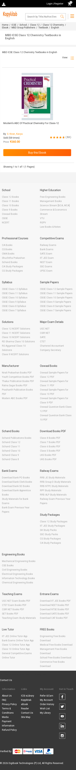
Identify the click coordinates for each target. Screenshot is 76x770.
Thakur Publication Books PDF (18, 381)
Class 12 (35, 25)
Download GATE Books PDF (54, 613)
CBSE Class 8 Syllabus (14, 306)
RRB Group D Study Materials (55, 482)
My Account (46, 700)
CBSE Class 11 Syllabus (14, 293)
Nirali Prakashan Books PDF (17, 372)
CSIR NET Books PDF (13, 609)
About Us (7, 695)
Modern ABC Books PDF (14, 398)
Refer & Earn (46, 695)
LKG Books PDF (48, 455)
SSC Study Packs (49, 534)
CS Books (7, 249)
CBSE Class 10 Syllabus (14, 297)
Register (58, 3)
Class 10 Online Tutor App (16, 649)
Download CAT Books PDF (54, 618)
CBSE (5, 218)
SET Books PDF (10, 613)
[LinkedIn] (62, 727)
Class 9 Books (10, 209)
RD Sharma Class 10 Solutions (18, 341)
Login (49, 3)
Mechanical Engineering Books (18, 561)
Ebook (5, 27)
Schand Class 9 (10, 455)
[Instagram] (62, 736)
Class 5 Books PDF (50, 450)
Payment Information (8, 723)
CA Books (7, 245)
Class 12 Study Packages (53, 521)
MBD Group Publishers (23, 27)
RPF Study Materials (50, 490)
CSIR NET (45, 333)
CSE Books (8, 565)
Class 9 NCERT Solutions (15, 354)
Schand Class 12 (11, 442)
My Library (45, 712)
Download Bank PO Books (16, 477)
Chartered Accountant (52, 345)
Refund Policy (9, 730)
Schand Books (10, 262)
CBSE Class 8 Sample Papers (55, 306)
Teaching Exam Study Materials (19, 618)
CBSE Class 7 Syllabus (14, 310)
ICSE (13, 25)
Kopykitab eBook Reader (26, 704)
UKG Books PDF (48, 459)
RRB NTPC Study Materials (54, 486)
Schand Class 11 (11, 446)
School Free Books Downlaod (55, 657)
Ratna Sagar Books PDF (14, 385)
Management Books (51, 201)
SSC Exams (46, 266)
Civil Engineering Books (14, 569)
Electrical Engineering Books (17, 574)
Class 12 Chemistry (53, 25)
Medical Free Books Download (56, 644)
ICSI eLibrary (27, 695)
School (23, 25)
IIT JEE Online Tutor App (14, 636)
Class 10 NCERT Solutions (16, 337)
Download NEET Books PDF (54, 605)
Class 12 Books (10, 197)
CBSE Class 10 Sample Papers (56, 297)
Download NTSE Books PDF (54, 609)
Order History (47, 704)
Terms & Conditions (8, 710)
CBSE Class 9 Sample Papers (55, 302)
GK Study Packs (48, 530)
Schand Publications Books (16, 438)
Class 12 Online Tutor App (16, 644)
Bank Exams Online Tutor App (18, 640)
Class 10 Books (10, 205)
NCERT (5, 222)
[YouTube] (62, 717)
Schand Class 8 (10, 459)
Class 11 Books (10, 201)
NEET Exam (46, 262)
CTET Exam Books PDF (14, 605)
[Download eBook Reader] (4, 4)
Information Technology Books (18, 578)
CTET (43, 341)
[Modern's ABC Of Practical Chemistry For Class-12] (37, 96)
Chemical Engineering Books (17, 582)
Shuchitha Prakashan (13, 258)
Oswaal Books (10, 214)
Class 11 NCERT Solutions (16, 333)
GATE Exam (46, 253)
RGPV (43, 222)
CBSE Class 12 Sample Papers (56, 289)
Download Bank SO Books (16, 486)
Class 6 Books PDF (50, 446)
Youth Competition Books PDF (18, 377)
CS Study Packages (12, 270)
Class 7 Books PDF (50, 442)
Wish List (45, 708)
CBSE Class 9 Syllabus (14, 302)
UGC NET (44, 328)
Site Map (25, 717)
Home (5, 25)
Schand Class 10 (11, 450)
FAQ (4, 700)
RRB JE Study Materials (52, 477)
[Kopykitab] (9, 13)
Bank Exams (46, 249)
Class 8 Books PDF (50, 438)
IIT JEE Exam (47, 258)
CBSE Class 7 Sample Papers (55, 310)
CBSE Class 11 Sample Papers (56, 293)
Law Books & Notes (50, 226)
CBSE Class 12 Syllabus (14, 289)
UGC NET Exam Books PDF (16, 601)
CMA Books (8, 253)
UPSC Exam (46, 270)
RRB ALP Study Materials (53, 494)
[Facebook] (62, 697)
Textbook (43, 27)
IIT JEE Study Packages (52, 525)
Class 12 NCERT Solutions (16, 328)
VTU (42, 218)
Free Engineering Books (52, 197)
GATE (43, 337)
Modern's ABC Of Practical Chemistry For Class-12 (31, 123)
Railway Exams (48, 245)
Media (5, 717)
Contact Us (6, 680)
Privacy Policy (9, 704)
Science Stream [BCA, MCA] (55, 205)
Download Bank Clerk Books (17, 482)
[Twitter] (62, 707)
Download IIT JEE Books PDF (55, 601)
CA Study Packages (12, 266)
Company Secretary (50, 350)
